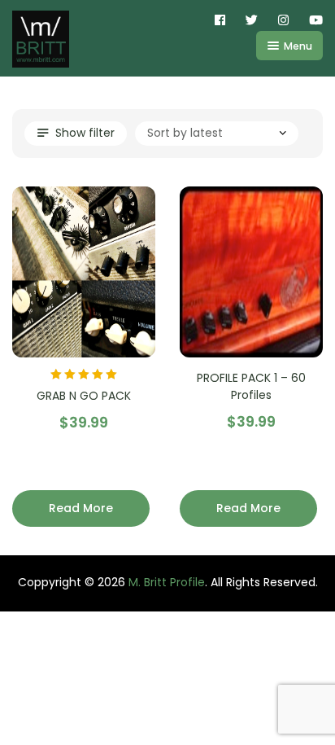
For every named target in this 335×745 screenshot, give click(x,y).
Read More (81, 508)
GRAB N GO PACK (84, 396)
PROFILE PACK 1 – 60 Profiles (251, 386)
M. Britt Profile (166, 582)
